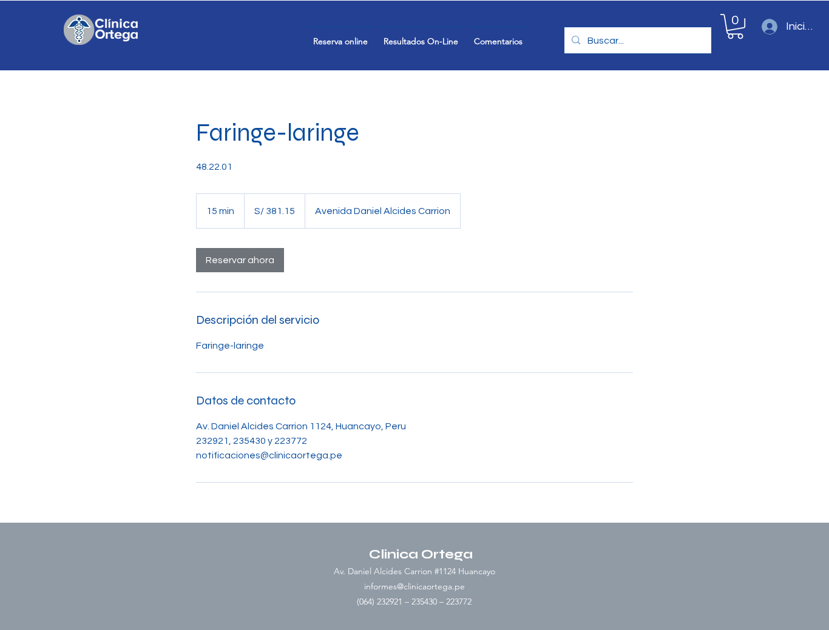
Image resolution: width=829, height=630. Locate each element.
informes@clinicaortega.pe (414, 586)
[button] (735, 26)
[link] (240, 260)
